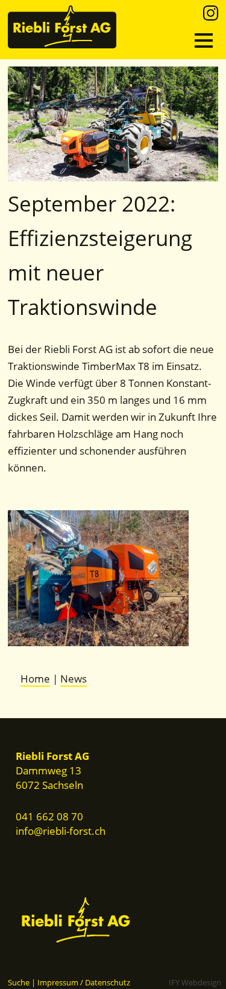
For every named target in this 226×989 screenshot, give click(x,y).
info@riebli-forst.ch (60, 831)
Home (35, 679)
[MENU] (203, 40)
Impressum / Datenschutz (83, 982)
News (73, 679)
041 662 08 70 (49, 816)
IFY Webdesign (195, 982)
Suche (19, 982)
